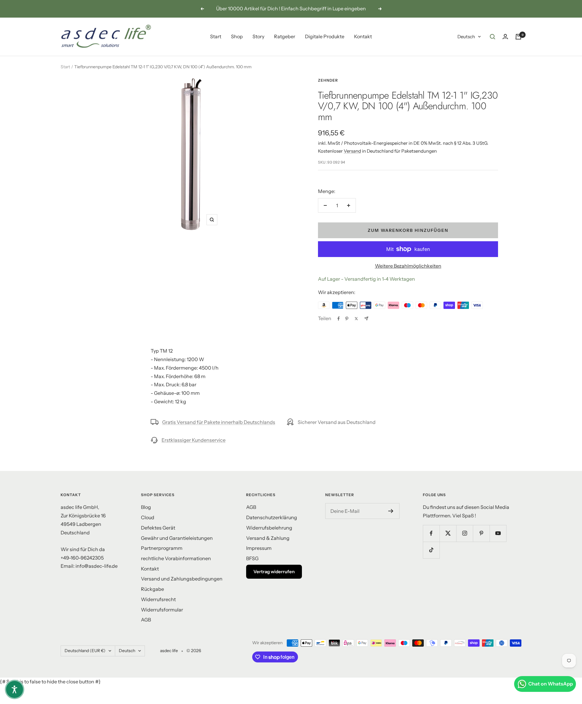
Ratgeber (284, 36)
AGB (146, 620)
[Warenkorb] (518, 36)
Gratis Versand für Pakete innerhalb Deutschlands (218, 422)
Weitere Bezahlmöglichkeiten (408, 266)
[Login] (505, 36)
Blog (146, 507)
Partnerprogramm (161, 548)
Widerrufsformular (162, 610)
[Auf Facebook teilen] (338, 318)
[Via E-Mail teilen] (366, 318)
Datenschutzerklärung (271, 517)
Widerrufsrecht (158, 599)
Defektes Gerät (158, 528)
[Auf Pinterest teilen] (346, 318)
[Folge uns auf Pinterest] (481, 533)
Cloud (147, 517)
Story (258, 36)
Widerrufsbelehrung (269, 528)
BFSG (252, 558)
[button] (14, 689)
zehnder (328, 80)
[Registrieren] (390, 511)
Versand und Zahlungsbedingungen (181, 579)
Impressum (259, 548)
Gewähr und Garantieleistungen (177, 538)
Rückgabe (152, 589)
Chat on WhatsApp (550, 684)
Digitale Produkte (324, 36)
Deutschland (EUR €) (85, 650)
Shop (237, 36)
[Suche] (492, 36)
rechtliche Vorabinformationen (176, 558)
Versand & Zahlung (267, 538)
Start (215, 36)
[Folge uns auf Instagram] (464, 533)
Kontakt (363, 36)
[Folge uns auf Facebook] (431, 533)
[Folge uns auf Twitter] (448, 533)
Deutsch (466, 36)
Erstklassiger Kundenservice (194, 440)
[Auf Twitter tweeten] (356, 318)
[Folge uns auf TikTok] (431, 550)
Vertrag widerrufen (274, 571)
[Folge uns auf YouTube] (498, 533)
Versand (352, 151)
